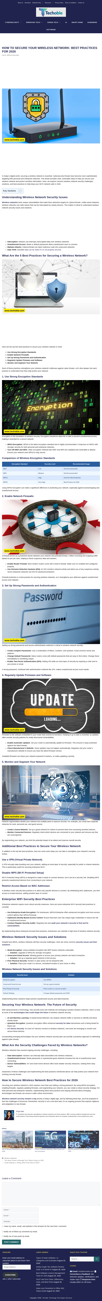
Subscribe (10, 1275)
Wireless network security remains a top (19, 1099)
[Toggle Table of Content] (19, 191)
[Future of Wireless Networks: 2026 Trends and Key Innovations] (50, 1139)
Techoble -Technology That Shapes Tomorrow (57, 1298)
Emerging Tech (33, 22)
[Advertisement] (51, 74)
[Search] (97, 1259)
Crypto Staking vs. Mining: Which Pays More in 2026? (21, 1163)
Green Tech (52, 22)
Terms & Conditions (70, 2)
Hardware (92, 22)
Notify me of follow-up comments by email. (20, 1232)
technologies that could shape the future (31, 1013)
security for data (63, 1023)
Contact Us (81, 2)
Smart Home (77, 22)
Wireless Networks (10, 1158)
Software (51, 29)
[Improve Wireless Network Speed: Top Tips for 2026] (83, 1139)
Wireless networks (10, 202)
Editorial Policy (36, 2)
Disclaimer (28, 2)
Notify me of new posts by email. (17, 1236)
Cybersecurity (12, 22)
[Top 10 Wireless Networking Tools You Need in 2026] (17, 1139)
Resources (48, 2)
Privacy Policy (59, 2)
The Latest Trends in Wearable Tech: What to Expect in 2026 (24, 1160)
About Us (20, 2)
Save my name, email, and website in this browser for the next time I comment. (35, 1226)
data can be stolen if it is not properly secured (43, 250)
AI (66, 22)
